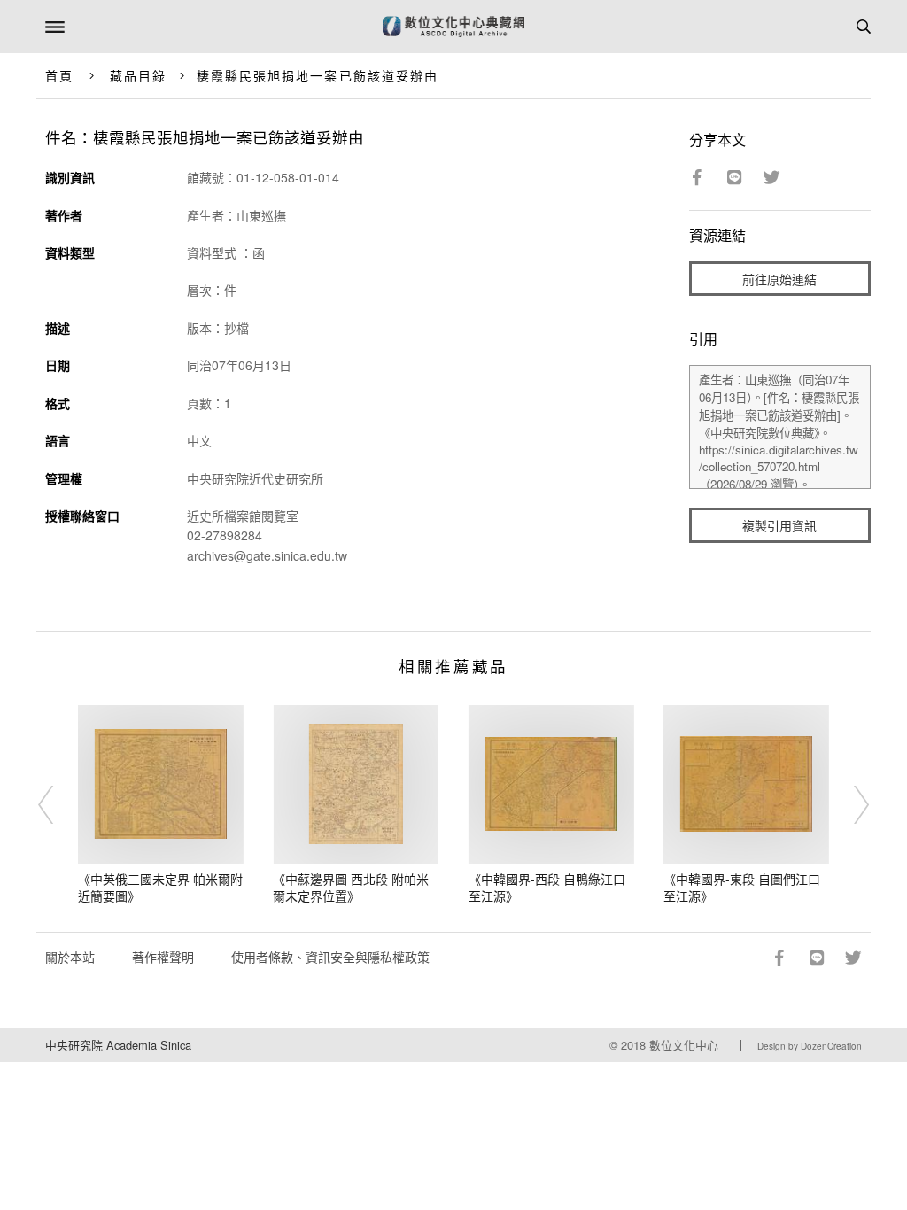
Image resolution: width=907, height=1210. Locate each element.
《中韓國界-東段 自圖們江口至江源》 (741, 887)
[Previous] (57, 805)
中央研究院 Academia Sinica (118, 1044)
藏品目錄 (138, 75)
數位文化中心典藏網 (453, 26)
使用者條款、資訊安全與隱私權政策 (330, 957)
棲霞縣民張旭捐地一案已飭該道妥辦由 (318, 75)
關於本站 (70, 957)
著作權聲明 (163, 957)
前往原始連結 (779, 279)
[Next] (849, 805)
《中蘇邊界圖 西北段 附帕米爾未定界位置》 (351, 887)
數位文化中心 (683, 1044)
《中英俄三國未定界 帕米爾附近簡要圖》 (160, 887)
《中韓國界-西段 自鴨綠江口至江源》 (547, 887)
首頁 (59, 75)
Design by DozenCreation (809, 1046)
